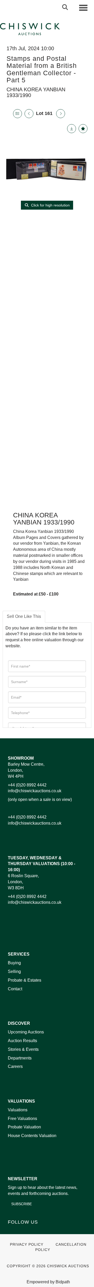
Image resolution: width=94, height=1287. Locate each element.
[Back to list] (17, 113)
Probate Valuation (24, 1127)
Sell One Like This (24, 616)
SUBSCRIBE (21, 1204)
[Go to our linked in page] (24, 1231)
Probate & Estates (24, 980)
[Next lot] (60, 113)
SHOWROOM (21, 758)
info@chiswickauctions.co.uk (34, 791)
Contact (15, 989)
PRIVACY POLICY (26, 1244)
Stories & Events (24, 1049)
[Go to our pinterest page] (34, 1231)
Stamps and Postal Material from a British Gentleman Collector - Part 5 (42, 69)
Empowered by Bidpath (48, 1282)
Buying (14, 963)
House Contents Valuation (32, 1135)
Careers (15, 1066)
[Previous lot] (29, 113)
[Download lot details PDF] (71, 128)
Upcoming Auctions (26, 1032)
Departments (20, 1058)
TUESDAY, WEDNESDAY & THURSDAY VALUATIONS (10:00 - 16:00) (41, 864)
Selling (14, 971)
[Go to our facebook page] (13, 1231)
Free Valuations (22, 1118)
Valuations (17, 1110)
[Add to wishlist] (83, 128)
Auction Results (22, 1040)
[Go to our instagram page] (45, 1231)
